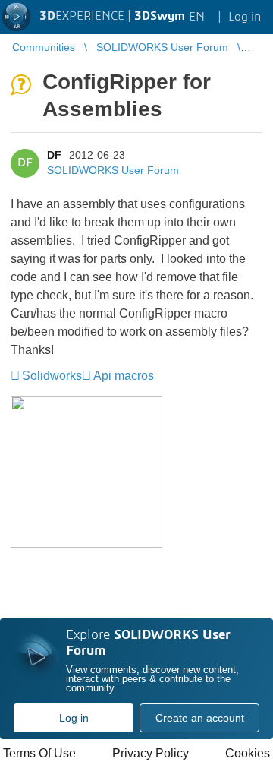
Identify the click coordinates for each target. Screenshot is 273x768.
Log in (74, 718)
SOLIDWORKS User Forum (113, 170)
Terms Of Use (39, 753)
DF (54, 155)
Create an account (199, 718)
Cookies (247, 753)
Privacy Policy (150, 753)
